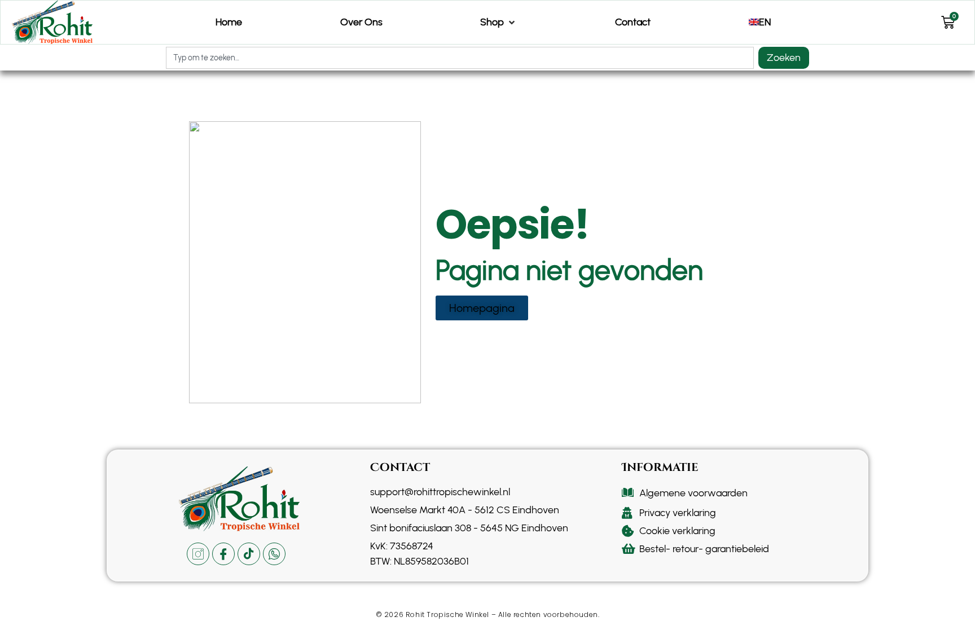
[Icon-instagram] (198, 554)
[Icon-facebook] (223, 554)
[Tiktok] (249, 554)
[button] (498, 22)
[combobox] (460, 58)
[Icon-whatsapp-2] (274, 554)
